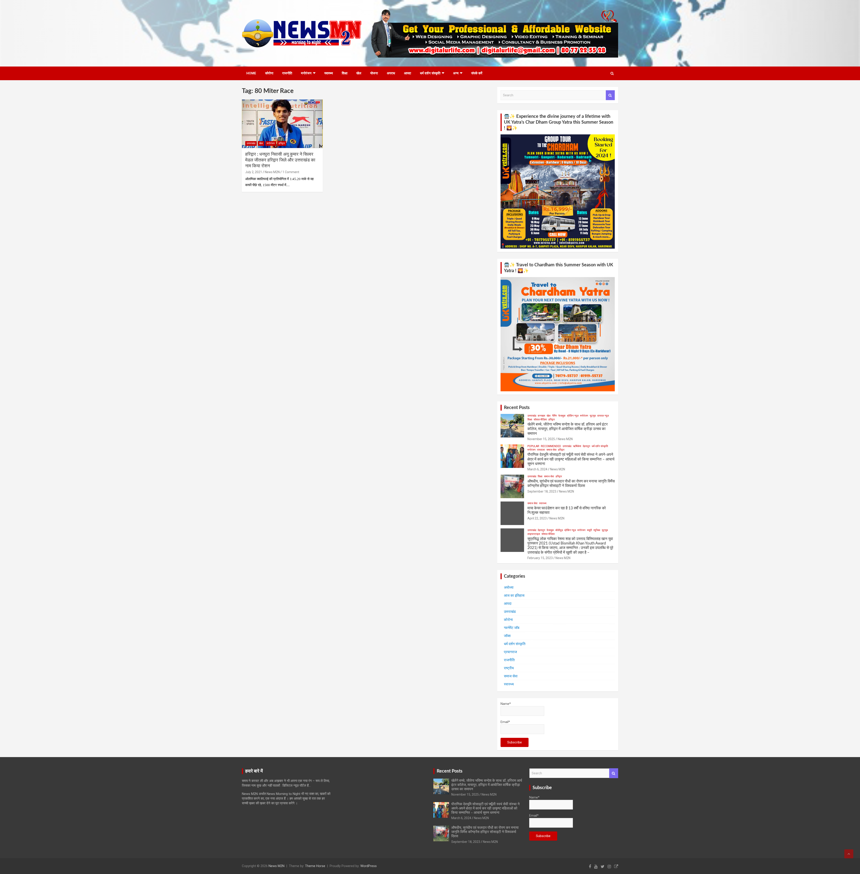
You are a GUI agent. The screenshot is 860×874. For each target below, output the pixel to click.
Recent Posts (517, 407)
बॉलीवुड (559, 530)
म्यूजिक (596, 530)
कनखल (541, 415)
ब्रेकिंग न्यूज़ (572, 415)
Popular (533, 446)
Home (251, 73)
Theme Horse (315, 866)
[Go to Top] (848, 853)
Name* (506, 704)
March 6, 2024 (537, 469)
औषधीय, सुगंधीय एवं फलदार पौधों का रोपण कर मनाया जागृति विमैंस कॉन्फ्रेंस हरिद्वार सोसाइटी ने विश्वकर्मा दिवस (485, 832)
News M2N (272, 172)
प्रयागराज (510, 652)
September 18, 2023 (541, 491)
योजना (374, 73)
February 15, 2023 (540, 558)
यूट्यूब (593, 415)
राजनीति (287, 73)
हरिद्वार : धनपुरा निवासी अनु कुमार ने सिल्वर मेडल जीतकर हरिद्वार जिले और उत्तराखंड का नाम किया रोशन (280, 160)
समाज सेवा (551, 449)
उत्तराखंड (251, 143)
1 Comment (290, 172)
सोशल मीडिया (540, 419)
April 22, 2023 (537, 518)
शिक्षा (344, 73)
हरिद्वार (282, 143)
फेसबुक (561, 415)
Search (610, 95)
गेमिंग (554, 415)
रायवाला (541, 449)
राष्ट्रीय (509, 668)
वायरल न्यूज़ (603, 415)
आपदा (407, 73)
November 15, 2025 (541, 439)
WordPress (368, 866)
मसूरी (589, 530)
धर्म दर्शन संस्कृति (430, 73)
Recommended (551, 446)
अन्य (455, 73)
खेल (358, 73)
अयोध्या (509, 587)
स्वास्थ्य (328, 73)
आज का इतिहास (514, 595)
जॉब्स (507, 636)
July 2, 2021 (253, 172)
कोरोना (269, 73)
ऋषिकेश (577, 446)
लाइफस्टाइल (533, 534)
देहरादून (586, 446)
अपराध (391, 73)
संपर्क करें (476, 73)
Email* (505, 722)
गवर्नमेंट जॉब (511, 628)
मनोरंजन (306, 73)
